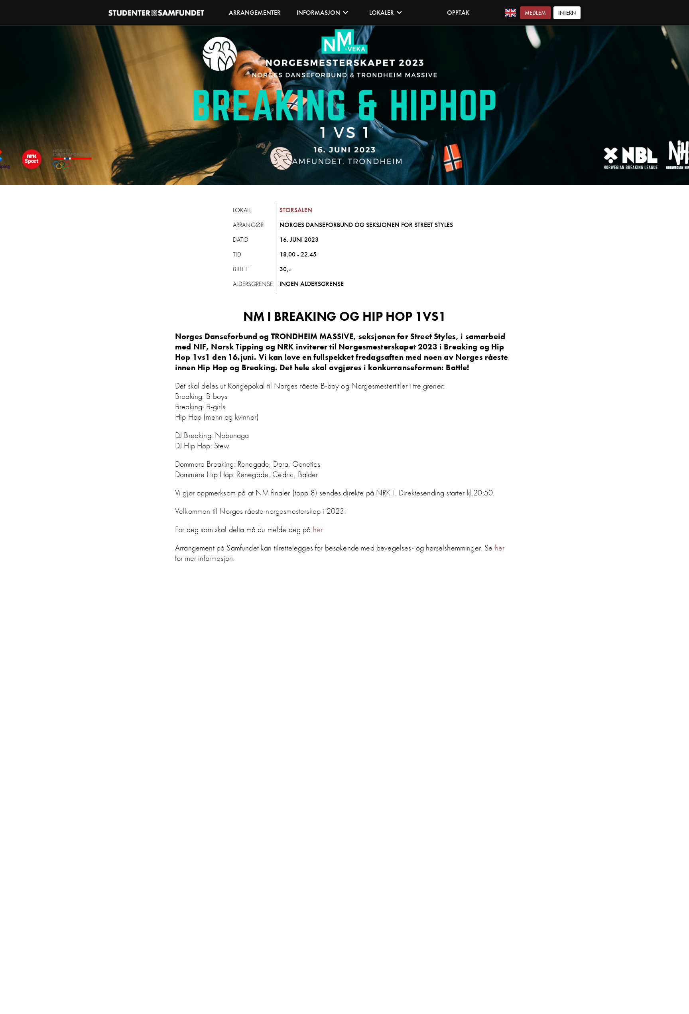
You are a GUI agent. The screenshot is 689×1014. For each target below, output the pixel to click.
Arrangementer (255, 12)
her (318, 529)
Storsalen (296, 210)
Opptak (458, 12)
